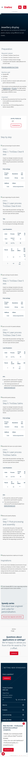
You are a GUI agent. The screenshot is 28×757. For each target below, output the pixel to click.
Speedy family (6, 88)
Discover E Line (8, 749)
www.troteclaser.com (9, 387)
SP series (14, 88)
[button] (3, 753)
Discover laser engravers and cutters (12, 617)
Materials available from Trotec (10, 67)
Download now (16, 125)
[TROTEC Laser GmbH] (8, 7)
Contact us (14, 653)
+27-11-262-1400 (22, 699)
